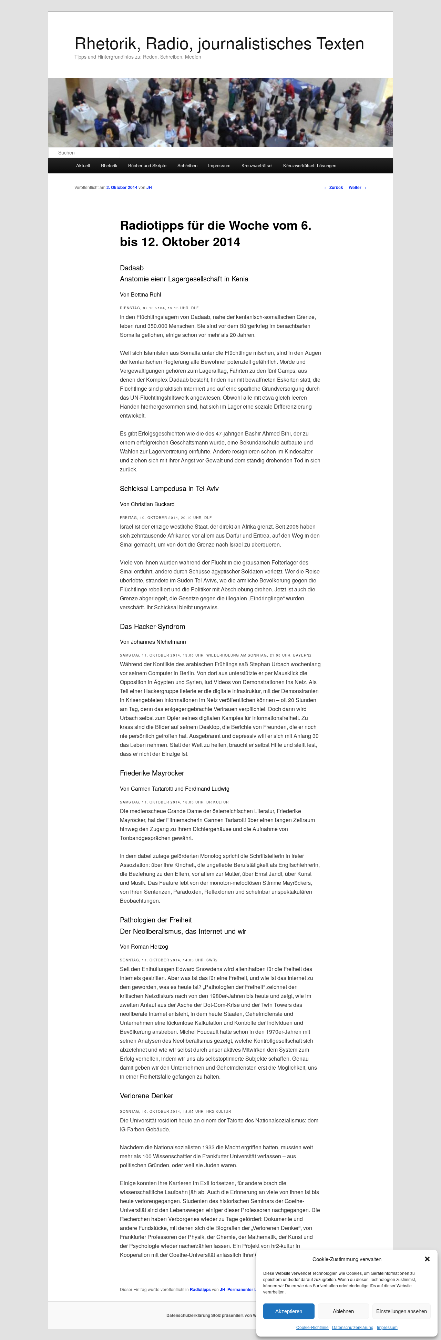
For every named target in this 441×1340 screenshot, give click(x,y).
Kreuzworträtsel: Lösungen (309, 165)
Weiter (358, 187)
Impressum (387, 1327)
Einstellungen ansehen (401, 1311)
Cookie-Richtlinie (312, 1327)
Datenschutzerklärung (352, 1327)
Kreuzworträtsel (257, 165)
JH (149, 187)
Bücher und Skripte (147, 165)
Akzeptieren (288, 1311)
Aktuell (83, 165)
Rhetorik (109, 165)
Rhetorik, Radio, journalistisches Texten (219, 42)
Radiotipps (200, 1289)
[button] (427, 1259)
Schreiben (187, 165)
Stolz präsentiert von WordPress (243, 1315)
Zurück (333, 187)
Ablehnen (343, 1311)
